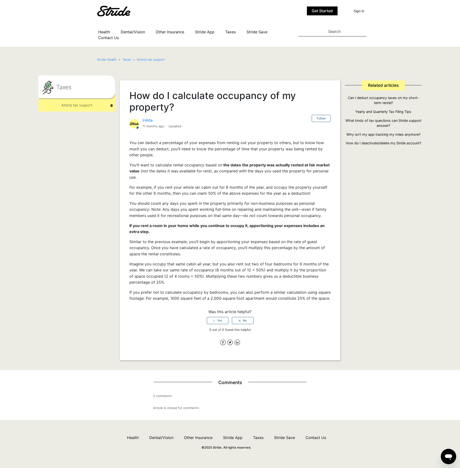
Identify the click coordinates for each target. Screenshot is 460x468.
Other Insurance (170, 31)
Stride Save (257, 31)
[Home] (121, 10)
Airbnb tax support (151, 59)
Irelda (148, 120)
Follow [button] (321, 118)
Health (104, 31)
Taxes (230, 31)
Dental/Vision (133, 31)
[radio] (217, 320)
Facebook (223, 342)
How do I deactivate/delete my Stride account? (383, 143)
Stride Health (107, 59)
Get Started (322, 10)
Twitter (230, 342)
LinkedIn (237, 342)
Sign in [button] (359, 11)
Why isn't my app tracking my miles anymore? (383, 134)
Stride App (204, 31)
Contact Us (108, 37)
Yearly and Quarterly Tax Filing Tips (383, 112)
